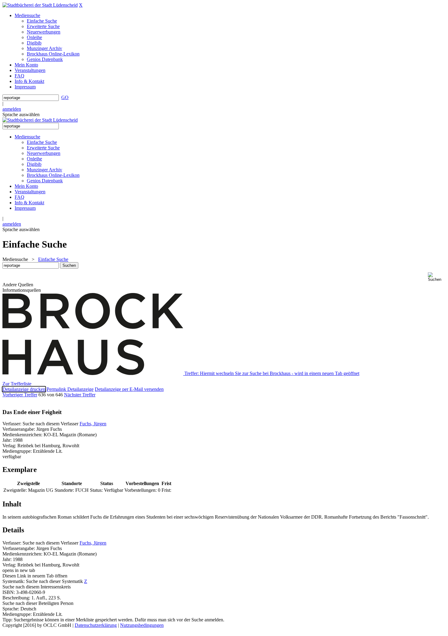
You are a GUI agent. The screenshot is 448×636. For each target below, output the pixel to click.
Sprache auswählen (21, 114)
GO (65, 97)
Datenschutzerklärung (96, 625)
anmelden (11, 109)
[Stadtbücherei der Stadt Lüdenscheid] (40, 5)
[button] (437, 277)
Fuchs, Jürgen (93, 423)
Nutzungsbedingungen (142, 625)
